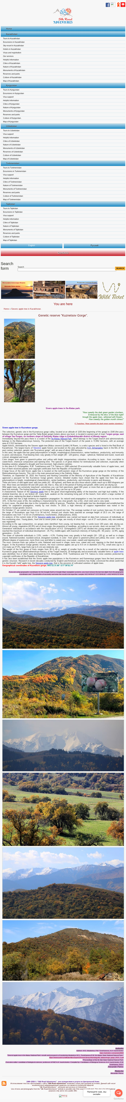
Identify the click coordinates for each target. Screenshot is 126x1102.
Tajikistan (10, 204)
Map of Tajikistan (10, 240)
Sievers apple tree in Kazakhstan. (26, 309)
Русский (94, 245)
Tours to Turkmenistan (12, 168)
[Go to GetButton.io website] (119, 1099)
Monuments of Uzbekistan (14, 148)
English (31, 245)
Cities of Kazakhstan (11, 63)
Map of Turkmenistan (12, 199)
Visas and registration (12, 53)
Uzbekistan (11, 126)
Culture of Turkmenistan (13, 196)
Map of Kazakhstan (11, 81)
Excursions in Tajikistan (13, 212)
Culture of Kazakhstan (12, 77)
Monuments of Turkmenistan (15, 189)
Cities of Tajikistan (10, 223)
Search (21, 267)
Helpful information (11, 60)
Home (9, 29)
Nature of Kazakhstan (12, 67)
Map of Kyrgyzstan (10, 122)
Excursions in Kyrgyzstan (13, 93)
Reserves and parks (11, 74)
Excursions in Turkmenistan (14, 171)
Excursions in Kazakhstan (14, 42)
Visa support (8, 97)
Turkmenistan (12, 163)
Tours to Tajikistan (10, 208)
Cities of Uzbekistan (11, 141)
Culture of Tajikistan (11, 237)
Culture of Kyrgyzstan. (12, 118)
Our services (8, 56)
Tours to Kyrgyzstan (11, 90)
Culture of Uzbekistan (12, 155)
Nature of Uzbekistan (12, 145)
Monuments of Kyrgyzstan (14, 111)
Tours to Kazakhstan (11, 38)
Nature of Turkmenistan (13, 185)
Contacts (63, 252)
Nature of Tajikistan (11, 226)
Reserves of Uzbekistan (13, 152)
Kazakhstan (12, 34)
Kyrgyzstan (11, 85)
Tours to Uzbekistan (11, 131)
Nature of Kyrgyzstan (11, 107)
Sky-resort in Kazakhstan (13, 46)
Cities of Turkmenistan (12, 182)
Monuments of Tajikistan (13, 230)
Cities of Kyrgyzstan (11, 104)
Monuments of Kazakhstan (14, 70)
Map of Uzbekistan (11, 159)
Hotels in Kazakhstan (12, 49)
